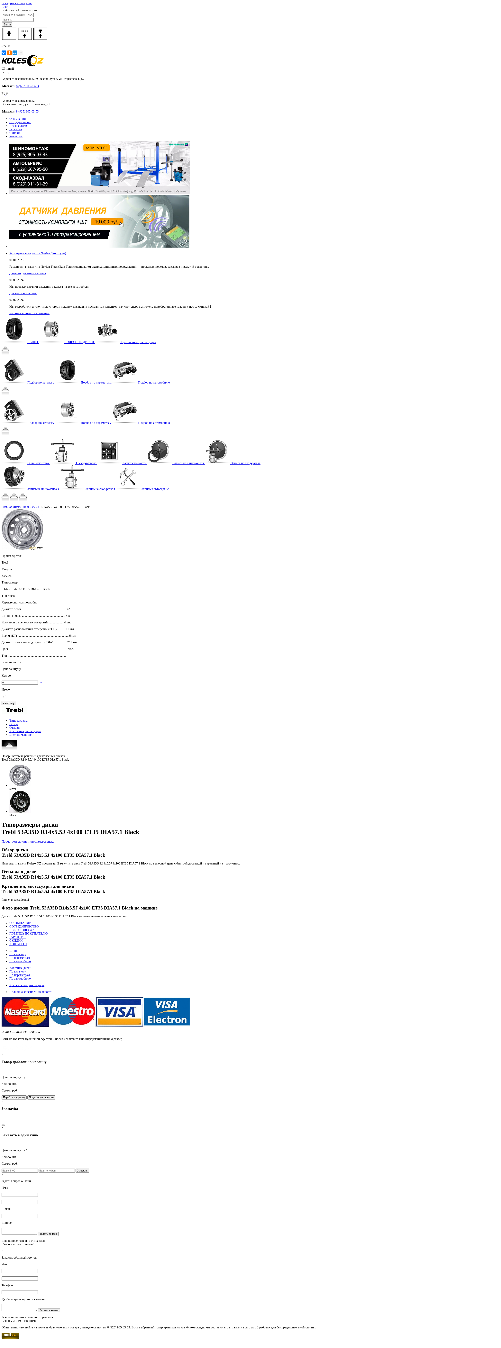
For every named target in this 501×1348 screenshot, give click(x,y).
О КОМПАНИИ (20, 923)
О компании (17, 118)
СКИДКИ (16, 940)
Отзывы (14, 727)
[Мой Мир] (15, 52)
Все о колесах (18, 125)
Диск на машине (20, 734)
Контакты (16, 136)
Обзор (13, 724)
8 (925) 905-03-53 (27, 86)
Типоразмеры (18, 720)
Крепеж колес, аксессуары (26, 985)
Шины (13, 950)
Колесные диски (20, 968)
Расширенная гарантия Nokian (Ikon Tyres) (37, 253)
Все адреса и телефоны (17, 3)
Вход (5, 6)
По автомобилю (20, 961)
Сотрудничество (20, 122)
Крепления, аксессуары (25, 731)
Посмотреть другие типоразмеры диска (28, 841)
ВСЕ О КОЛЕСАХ (22, 930)
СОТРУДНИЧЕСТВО (24, 926)
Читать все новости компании (29, 313)
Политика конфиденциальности (30, 991)
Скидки (14, 132)
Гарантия (15, 129)
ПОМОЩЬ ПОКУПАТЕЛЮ (28, 933)
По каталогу (17, 954)
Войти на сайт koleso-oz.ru (19, 10)
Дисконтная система (23, 293)
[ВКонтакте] (4, 52)
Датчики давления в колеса (27, 273)
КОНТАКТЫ (18, 944)
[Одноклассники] (9, 52)
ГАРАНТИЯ (17, 937)
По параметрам (19, 957)
